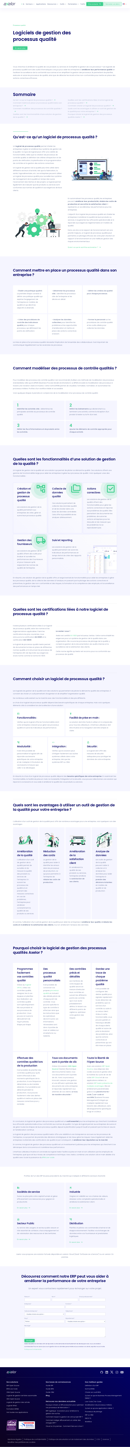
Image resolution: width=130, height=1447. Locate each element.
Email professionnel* (86, 1296)
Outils (62, 4)
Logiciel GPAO (11, 1406)
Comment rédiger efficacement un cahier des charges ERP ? (63, 1421)
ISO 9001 (73, 635)
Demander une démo (113, 4)
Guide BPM (50, 1389)
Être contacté (94, 4)
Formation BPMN (12, 1409)
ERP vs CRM (89, 1415)
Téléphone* (69, 1311)
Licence (106, 1439)
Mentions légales (15, 1439)
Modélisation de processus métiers (98, 1405)
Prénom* (27, 1296)
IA (23, 4)
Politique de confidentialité (35, 1439)
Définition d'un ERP (92, 1386)
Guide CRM (50, 1392)
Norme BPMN (89, 1389)
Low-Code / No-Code (93, 1402)
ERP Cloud (96, 1077)
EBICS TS (88, 1418)
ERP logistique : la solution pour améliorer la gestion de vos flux (62, 1412)
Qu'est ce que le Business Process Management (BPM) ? (103, 1397)
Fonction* (69, 1304)
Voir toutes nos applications (17, 1412)
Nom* (53, 1296)
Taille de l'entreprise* (30, 1311)
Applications (41, 4)
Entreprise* (27, 1304)
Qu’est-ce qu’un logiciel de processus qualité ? (34, 100)
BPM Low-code (48, 1157)
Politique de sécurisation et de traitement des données (71, 1439)
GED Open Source (13, 1399)
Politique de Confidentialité (32, 1349)
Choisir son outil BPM (93, 1392)
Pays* (26, 1318)
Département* (70, 1318)
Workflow (88, 1422)
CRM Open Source (13, 1392)
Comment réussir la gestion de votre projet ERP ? (64, 1417)
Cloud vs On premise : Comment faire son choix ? (64, 1426)
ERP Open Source (12, 1386)
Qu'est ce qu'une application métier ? (99, 1408)
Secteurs (29, 4)
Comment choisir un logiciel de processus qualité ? (91, 106)
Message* (27, 1325)
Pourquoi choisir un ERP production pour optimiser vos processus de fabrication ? (65, 1406)
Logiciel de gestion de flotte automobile (21, 1396)
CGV (98, 1439)
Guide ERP (26, 17)
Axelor (15, 17)
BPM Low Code (11, 1389)
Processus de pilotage (93, 1412)
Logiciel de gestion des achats (18, 1402)
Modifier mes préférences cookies (21, 1442)
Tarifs (82, 4)
